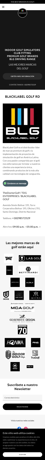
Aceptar (22, 454)
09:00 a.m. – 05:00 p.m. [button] (25, 226)
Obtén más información (22, 76)
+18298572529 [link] (29, 85)
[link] (22, 7)
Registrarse (22, 407)
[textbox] (22, 398)
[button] (4, 7)
